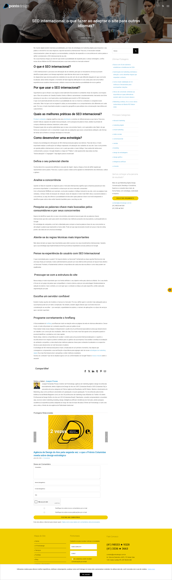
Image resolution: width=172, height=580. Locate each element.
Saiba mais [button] (151, 569)
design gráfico (117, 157)
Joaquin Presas (52, 381)
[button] (35, 437)
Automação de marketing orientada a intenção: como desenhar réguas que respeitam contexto (125, 74)
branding (116, 148)
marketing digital (118, 125)
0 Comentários (68, 458)
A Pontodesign (40, 546)
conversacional (118, 139)
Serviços (38, 550)
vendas (115, 143)
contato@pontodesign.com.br (121, 203)
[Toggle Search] (163, 6)
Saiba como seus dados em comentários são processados (81, 522)
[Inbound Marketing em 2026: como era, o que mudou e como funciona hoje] (92, 432)
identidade (67, 119)
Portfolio (38, 555)
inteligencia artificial (119, 162)
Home (37, 541)
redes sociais (117, 134)
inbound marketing (119, 120)
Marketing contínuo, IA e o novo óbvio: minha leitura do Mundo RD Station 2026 (125, 104)
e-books (116, 166)
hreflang (49, 323)
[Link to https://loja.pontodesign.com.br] (170, 290)
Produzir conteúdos (40, 119)
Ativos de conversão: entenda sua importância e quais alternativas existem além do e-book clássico (124, 94)
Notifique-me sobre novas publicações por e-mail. (71, 512)
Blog (36, 559)
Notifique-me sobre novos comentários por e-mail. (71, 508)
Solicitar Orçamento (125, 198)
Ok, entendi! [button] (86, 574)
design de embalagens (120, 152)
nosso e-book (96, 356)
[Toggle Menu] (168, 6)
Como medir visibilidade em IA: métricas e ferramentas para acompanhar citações (123, 84)
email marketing (118, 130)
